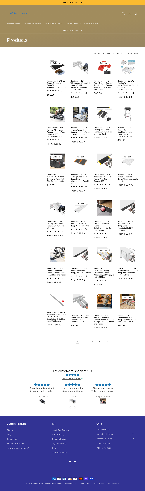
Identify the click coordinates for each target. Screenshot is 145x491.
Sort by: (96, 53)
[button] (123, 14)
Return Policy (58, 434)
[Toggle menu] (133, 434)
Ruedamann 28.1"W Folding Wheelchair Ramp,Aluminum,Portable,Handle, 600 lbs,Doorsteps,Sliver (128, 85)
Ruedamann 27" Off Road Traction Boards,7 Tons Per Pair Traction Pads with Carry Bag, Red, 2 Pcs (104, 85)
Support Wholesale (15, 444)
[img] (72, 375)
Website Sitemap (59, 453)
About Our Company (61, 430)
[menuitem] (13, 23)
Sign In (10, 430)
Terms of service (98, 483)
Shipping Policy (59, 439)
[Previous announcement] (7, 2)
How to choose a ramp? (18, 448)
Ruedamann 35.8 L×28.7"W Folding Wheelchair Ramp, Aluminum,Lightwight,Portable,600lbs (104, 273)
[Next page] (107, 341)
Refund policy (70, 483)
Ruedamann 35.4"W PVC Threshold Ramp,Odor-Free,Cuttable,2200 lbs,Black (126, 226)
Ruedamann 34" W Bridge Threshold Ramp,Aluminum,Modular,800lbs (128, 178)
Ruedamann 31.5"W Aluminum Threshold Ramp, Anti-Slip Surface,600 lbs (102, 178)
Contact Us (12, 439)
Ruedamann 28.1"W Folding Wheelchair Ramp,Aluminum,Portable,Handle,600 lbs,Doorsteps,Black (57, 132)
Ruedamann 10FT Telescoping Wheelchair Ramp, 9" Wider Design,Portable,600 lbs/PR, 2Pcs (80, 85)
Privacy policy (84, 483)
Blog (54, 448)
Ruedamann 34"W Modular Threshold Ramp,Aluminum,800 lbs (80, 224)
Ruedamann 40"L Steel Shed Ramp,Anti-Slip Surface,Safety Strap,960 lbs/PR (79, 318)
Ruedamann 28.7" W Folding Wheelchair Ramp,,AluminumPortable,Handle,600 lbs (80, 131)
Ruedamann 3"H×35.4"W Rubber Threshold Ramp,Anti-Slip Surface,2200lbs (56, 178)
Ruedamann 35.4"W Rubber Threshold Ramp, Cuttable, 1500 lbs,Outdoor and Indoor (56, 272)
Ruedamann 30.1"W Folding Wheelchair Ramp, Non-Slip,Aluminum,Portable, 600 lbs (80, 179)
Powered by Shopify (54, 483)
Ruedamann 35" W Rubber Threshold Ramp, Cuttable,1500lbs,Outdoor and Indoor (104, 226)
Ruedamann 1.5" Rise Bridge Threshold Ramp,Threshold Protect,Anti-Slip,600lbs (56, 84)
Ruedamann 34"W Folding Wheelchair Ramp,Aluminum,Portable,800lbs (57, 225)
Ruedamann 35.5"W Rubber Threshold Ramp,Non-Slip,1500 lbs (80, 271)
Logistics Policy (59, 444)
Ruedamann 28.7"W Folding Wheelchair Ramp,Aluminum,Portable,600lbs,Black (104, 131)
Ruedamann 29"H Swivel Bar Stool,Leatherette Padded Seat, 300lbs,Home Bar (125, 132)
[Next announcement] (138, 2)
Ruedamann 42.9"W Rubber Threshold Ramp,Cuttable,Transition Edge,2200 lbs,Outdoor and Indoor (104, 319)
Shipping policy (113, 483)
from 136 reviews (71, 378)
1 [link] (77, 341)
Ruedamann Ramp (40, 483)
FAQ (9, 434)
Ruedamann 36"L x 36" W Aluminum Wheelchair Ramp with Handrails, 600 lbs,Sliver (128, 272)
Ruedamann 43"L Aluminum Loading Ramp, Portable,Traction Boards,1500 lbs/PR (128, 318)
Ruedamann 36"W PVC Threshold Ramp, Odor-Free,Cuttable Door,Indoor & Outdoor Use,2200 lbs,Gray (56, 317)
